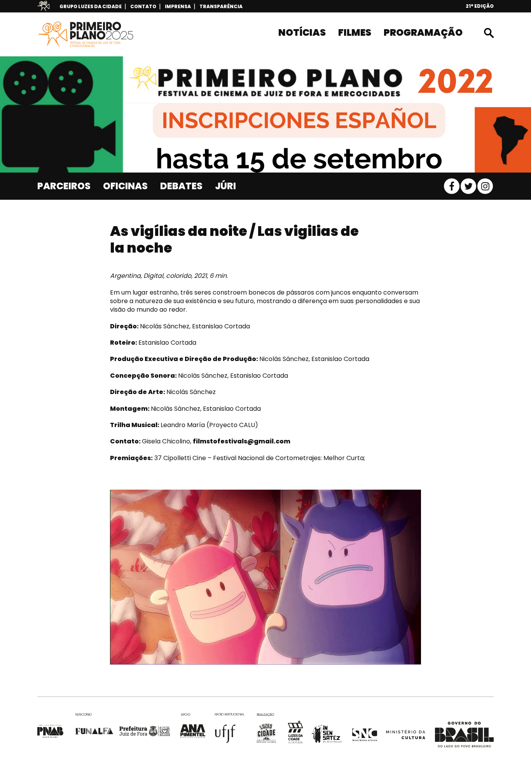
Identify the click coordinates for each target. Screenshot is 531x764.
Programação (423, 32)
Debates (181, 186)
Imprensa (178, 6)
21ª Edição (480, 6)
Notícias (302, 32)
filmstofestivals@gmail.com (241, 441)
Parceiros (64, 186)
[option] (265, 114)
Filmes (354, 32)
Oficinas (125, 186)
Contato (143, 6)
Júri (225, 186)
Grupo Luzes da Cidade (90, 6)
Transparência (221, 6)
